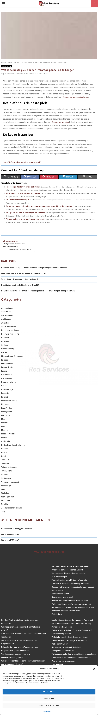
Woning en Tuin (6, 66)
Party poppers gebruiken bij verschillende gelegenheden (74, 654)
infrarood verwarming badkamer (75, 97)
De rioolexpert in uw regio (17, 200)
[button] (94, 668)
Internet (4, 397)
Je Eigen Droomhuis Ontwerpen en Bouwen (25, 213)
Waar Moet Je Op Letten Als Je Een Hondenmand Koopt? (25, 273)
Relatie (4, 452)
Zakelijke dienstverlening (11, 508)
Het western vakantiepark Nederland (66, 647)
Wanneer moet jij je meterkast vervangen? (68, 573)
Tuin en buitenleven (9, 467)
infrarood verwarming (60, 122)
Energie (4, 360)
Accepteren (49, 692)
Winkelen (5, 493)
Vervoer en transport (10, 482)
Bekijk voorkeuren (49, 705)
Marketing (5, 415)
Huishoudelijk (7, 389)
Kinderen (5, 404)
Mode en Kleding (8, 434)
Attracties (5, 323)
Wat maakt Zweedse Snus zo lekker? (66, 611)
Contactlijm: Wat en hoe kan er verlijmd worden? (71, 584)
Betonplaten (6, 623)
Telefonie (5, 460)
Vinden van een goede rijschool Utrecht (67, 570)
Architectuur (6, 319)
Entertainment (7, 364)
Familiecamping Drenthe (61, 634)
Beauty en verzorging (10, 334)
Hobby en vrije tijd (8, 382)
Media (4, 419)
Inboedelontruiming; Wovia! (12, 657)
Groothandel (6, 378)
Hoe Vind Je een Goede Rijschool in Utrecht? (20, 285)
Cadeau (4, 345)
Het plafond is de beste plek (14, 244)
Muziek (4, 438)
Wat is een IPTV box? (10, 534)
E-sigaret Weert (7, 644)
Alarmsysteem (7, 315)
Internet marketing (9, 401)
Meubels (4, 423)
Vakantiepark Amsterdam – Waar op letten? (19, 279)
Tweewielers (6, 471)
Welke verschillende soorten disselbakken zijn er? (71, 604)
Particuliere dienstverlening (13, 445)
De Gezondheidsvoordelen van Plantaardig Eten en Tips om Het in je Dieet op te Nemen (38, 291)
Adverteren (6, 312)
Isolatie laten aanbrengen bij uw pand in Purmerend (72, 620)
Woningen (5, 500)
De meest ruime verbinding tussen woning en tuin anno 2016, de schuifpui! (40, 206)
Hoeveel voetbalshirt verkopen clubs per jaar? (70, 601)
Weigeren (49, 699)
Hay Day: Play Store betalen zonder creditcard (19, 620)
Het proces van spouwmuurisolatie (15, 651)
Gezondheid (6, 375)
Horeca (4, 386)
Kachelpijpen (57, 614)
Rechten (4, 449)
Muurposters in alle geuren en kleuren (23, 193)
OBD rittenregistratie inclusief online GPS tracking (71, 623)
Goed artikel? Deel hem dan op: (21, 249)
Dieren (4, 352)
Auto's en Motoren (8, 327)
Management (6, 412)
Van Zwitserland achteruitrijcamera (15, 654)
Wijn (3, 489)
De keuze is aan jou (11, 247)
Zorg (3, 512)
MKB (3, 426)
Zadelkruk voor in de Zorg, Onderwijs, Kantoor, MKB (72, 630)
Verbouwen (6, 478)
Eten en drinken (7, 367)
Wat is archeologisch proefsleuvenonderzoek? (19, 640)
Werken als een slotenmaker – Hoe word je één (70, 566)
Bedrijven (5, 338)
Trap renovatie (57, 664)
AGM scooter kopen (59, 577)
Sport (3, 456)
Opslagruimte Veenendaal (62, 597)
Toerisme (5, 463)
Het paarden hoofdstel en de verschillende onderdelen (73, 607)
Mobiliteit (5, 430)
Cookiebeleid (46, 711)
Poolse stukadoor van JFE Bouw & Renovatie (69, 580)
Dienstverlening (7, 349)
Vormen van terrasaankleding (63, 661)
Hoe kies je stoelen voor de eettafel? (22, 187)
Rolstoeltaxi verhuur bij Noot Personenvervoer (19, 647)
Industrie (5, 393)
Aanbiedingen (7, 308)
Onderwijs (5, 441)
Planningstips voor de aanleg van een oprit (25, 219)
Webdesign (6, 486)
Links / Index (6, 408)
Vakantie (4, 475)
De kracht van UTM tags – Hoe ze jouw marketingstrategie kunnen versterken (34, 268)
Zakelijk (4, 504)
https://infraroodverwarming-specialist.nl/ (22, 162)
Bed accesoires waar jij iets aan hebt (16, 529)
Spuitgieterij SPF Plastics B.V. (63, 651)
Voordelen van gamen (60, 594)
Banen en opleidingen (10, 330)
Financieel (5, 371)
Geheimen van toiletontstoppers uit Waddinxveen (71, 658)
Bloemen (5, 341)
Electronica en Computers (12, 356)
